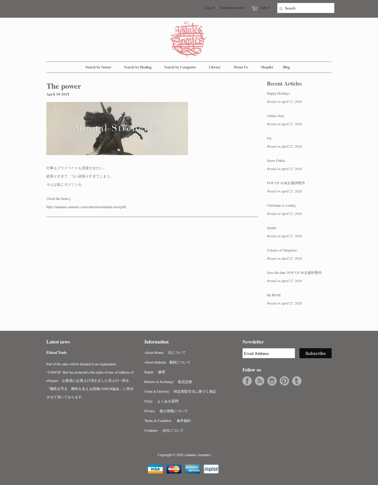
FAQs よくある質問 (161, 401)
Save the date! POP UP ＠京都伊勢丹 (294, 272)
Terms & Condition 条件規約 (167, 420)
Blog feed (259, 381)
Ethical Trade (56, 352)
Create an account (231, 7)
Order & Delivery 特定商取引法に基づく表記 (180, 391)
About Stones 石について (165, 352)
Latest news (58, 341)
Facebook (247, 381)
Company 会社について (164, 430)
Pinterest (284, 381)
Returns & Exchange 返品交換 (168, 381)
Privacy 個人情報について (166, 410)
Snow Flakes (276, 160)
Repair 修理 (154, 371)
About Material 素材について (167, 362)
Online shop (275, 115)
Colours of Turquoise (282, 250)
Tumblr (297, 381)
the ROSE (274, 294)
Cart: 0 (265, 7)
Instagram (272, 381)
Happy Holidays (278, 93)
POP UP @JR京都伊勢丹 (286, 182)
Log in (210, 7)
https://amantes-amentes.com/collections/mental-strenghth (86, 206)
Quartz (271, 227)
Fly (269, 138)
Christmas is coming (281, 205)
